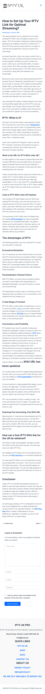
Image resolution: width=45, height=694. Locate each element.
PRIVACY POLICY (22, 668)
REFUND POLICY (22, 672)
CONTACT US (22, 659)
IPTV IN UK (22, 646)
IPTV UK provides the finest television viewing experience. (22, 630)
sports (19, 308)
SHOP (22, 650)
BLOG (22, 655)
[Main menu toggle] (41, 5)
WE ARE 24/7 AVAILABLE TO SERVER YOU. (22, 676)
